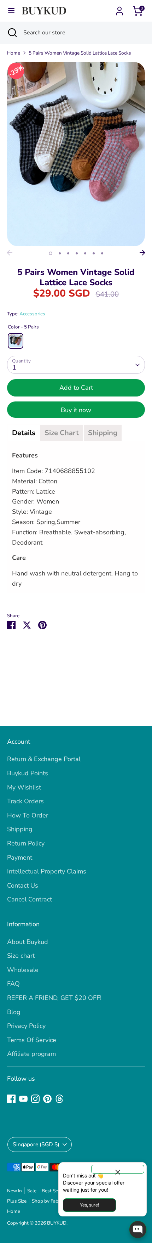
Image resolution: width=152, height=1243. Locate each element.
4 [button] (77, 253)
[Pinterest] (47, 1099)
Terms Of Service (31, 1040)
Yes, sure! (89, 1205)
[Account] (119, 9)
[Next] (142, 252)
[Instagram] (35, 1099)
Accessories (32, 313)
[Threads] (59, 1099)
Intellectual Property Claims (46, 871)
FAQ (13, 983)
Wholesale (23, 970)
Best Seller (53, 1190)
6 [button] (94, 253)
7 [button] (102, 253)
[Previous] (9, 252)
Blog (14, 1012)
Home (13, 53)
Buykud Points (27, 773)
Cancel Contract (29, 899)
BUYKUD (56, 1223)
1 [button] (50, 253)
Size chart (21, 955)
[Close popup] (118, 1169)
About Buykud (27, 942)
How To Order (27, 815)
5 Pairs (15, 341)
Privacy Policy (26, 1026)
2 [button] (60, 253)
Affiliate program (31, 1054)
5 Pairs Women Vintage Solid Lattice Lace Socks (80, 53)
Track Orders (25, 801)
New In (14, 1190)
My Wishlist (24, 787)
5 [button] (85, 253)
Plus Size (17, 1201)
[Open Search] (11, 32)
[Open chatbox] (137, 1229)
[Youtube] (23, 1099)
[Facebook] (11, 1099)
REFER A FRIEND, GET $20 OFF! (54, 998)
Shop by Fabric (47, 1201)
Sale (31, 1190)
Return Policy (26, 843)
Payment (19, 857)
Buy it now (76, 410)
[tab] (23, 432)
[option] (76, 154)
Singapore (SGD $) (36, 1144)
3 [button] (68, 253)
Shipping (20, 829)
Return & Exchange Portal (44, 759)
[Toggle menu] (11, 11)
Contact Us (22, 885)
